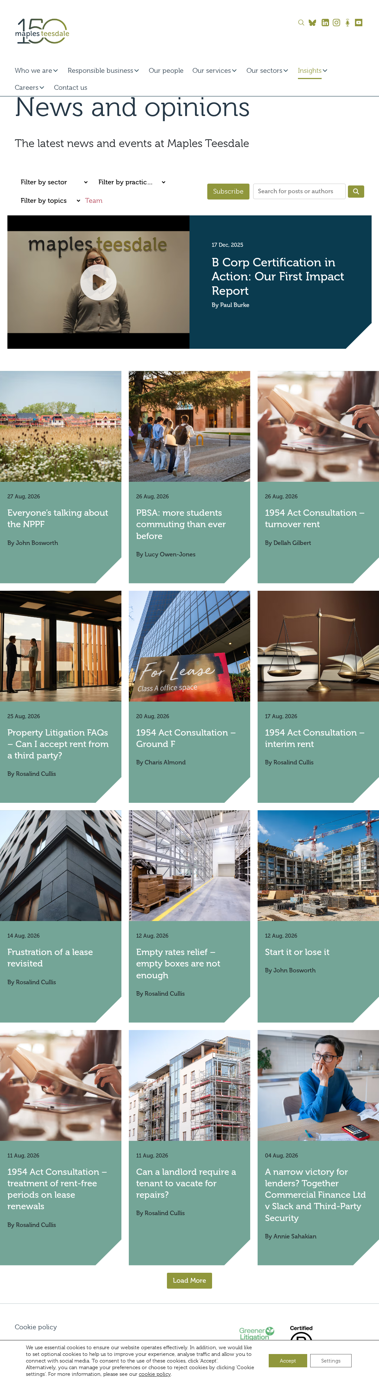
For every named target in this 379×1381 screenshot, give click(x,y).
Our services (211, 70)
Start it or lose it (297, 952)
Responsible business (100, 70)
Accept (288, 1361)
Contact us (70, 87)
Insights (310, 70)
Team (94, 200)
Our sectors (264, 70)
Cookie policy (36, 1327)
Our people (166, 70)
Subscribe (228, 191)
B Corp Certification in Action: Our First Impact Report (278, 276)
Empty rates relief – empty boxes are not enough (178, 963)
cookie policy (155, 1374)
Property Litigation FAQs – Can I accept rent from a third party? (57, 744)
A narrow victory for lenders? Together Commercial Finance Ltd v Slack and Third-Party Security (315, 1194)
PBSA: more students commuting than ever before (181, 524)
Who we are (33, 70)
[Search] (356, 191)
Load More (189, 1280)
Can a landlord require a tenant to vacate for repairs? (186, 1183)
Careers (26, 87)
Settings (331, 1361)
